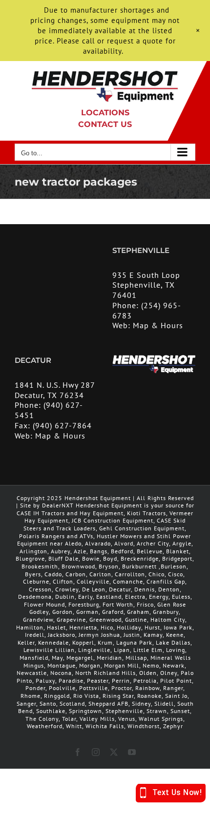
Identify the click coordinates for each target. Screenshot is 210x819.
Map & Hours (158, 325)
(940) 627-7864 (62, 425)
